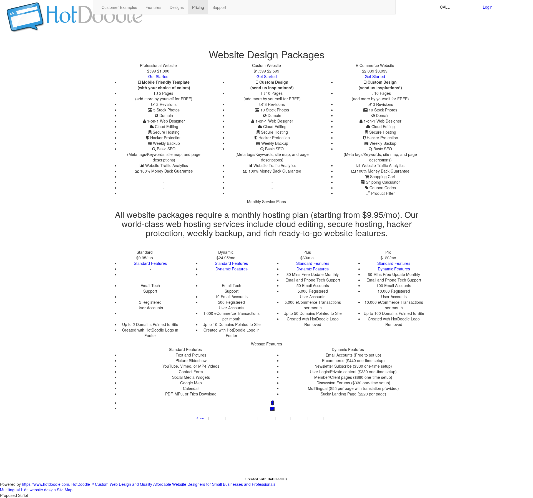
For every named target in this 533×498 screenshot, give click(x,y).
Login (487, 7)
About (200, 418)
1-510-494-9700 (465, 7)
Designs (177, 7)
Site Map (64, 489)
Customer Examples (119, 7)
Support (219, 7)
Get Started (158, 76)
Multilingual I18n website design (28, 489)
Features (153, 7)
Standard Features (150, 263)
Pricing (198, 7)
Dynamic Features (231, 269)
